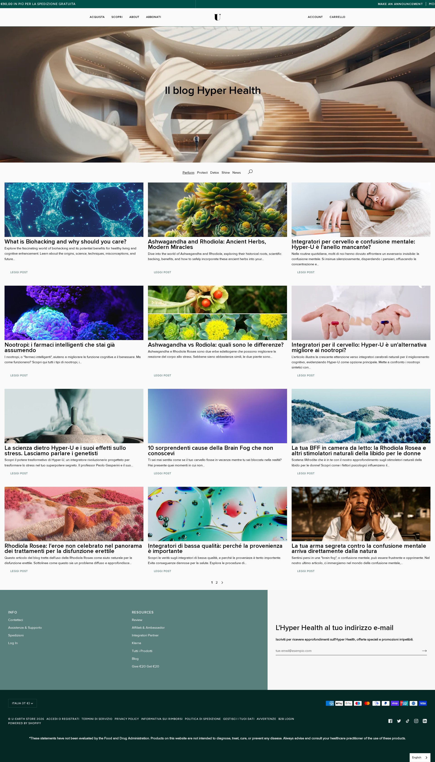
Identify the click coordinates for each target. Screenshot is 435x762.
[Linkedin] (425, 721)
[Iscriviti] (421, 651)
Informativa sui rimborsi (162, 719)
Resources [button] (143, 612)
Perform (188, 173)
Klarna (136, 643)
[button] (99, 17)
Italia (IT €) (21, 703)
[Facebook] (390, 721)
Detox (214, 173)
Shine (226, 173)
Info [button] (12, 612)
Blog (135, 659)
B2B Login (286, 719)
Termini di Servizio (97, 719)
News (236, 173)
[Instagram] (416, 721)
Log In (13, 643)
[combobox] (420, 757)
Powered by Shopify (24, 723)
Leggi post (19, 272)
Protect (202, 173)
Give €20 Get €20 (145, 666)
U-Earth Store (24, 719)
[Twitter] (399, 721)
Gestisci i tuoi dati (238, 719)
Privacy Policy (127, 719)
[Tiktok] (408, 721)
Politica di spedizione (203, 719)
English (416, 757)
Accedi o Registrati (62, 719)
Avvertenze (266, 719)
